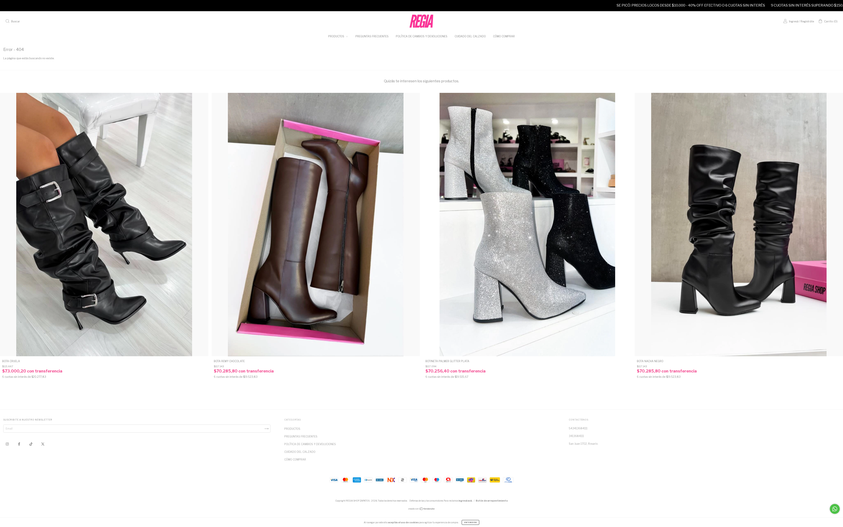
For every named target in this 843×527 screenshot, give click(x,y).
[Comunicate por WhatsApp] (835, 509)
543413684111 (578, 428)
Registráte (807, 21)
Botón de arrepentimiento (492, 500)
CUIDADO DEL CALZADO (470, 36)
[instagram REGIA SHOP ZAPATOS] (7, 444)
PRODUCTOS (336, 36)
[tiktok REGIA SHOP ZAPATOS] (31, 444)
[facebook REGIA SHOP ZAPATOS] (19, 444)
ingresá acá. (465, 500)
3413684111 (576, 436)
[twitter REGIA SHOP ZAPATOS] (43, 444)
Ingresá (793, 21)
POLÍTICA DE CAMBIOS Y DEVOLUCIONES (421, 36)
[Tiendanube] (421, 509)
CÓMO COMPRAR (504, 36)
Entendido (470, 522)
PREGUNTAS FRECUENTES (372, 36)
